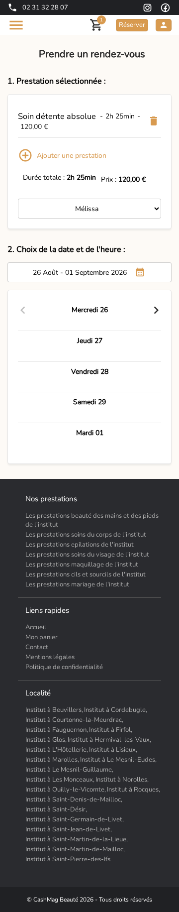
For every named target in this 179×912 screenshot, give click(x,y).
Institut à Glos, (46, 739)
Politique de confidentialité (64, 667)
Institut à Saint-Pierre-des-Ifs (67, 859)
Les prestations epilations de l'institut (79, 544)
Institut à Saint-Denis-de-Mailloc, (73, 799)
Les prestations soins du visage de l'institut (87, 554)
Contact (36, 647)
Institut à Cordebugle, (115, 709)
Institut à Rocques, (133, 789)
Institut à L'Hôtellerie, (56, 749)
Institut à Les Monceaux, (59, 779)
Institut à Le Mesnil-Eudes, (118, 759)
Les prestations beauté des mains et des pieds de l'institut (92, 520)
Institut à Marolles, (52, 759)
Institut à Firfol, (110, 729)
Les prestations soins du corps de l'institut (85, 534)
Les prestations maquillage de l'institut (81, 564)
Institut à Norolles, (122, 779)
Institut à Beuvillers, (54, 709)
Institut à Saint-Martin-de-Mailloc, (75, 849)
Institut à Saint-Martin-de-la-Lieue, (76, 839)
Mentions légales (50, 657)
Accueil (35, 627)
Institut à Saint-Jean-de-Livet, (68, 829)
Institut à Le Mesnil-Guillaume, (69, 769)
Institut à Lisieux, (113, 749)
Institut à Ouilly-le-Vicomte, (65, 789)
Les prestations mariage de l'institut (77, 584)
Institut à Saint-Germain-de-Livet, (74, 819)
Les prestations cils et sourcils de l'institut (85, 574)
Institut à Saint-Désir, (56, 809)
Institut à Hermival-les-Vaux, (109, 739)
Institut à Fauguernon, (56, 729)
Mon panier (41, 637)
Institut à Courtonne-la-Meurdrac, (74, 719)
